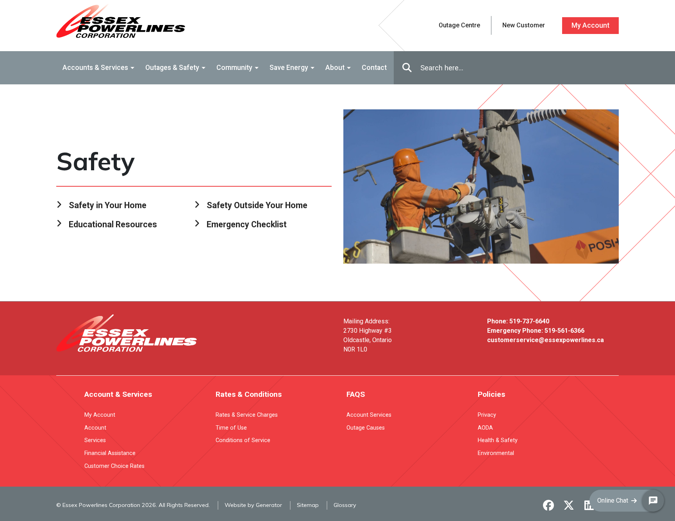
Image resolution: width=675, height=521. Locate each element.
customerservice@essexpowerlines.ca (545, 340)
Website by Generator (253, 505)
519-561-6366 (564, 330)
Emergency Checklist (247, 224)
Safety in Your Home (107, 205)
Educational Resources (113, 224)
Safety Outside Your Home (257, 205)
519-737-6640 (529, 321)
